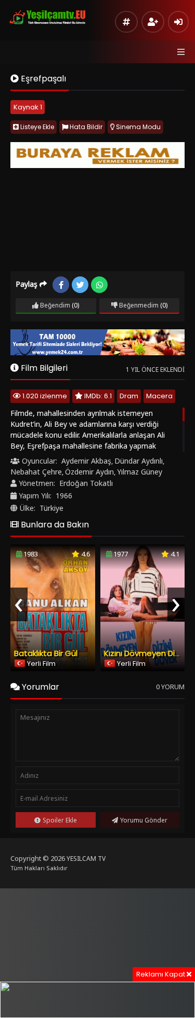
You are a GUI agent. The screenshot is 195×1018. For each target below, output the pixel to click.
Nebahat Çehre (36, 472)
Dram (129, 396)
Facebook (61, 284)
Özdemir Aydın (89, 472)
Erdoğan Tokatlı (86, 483)
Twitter (80, 284)
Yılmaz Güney (139, 472)
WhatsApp (99, 284)
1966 (64, 495)
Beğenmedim (138, 305)
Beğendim (54, 305)
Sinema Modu (137, 126)
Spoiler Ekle (60, 820)
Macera (159, 396)
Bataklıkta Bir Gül (45, 653)
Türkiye (51, 508)
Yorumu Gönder (143, 820)
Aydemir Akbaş (86, 461)
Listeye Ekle (36, 126)
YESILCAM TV (86, 858)
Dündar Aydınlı (138, 461)
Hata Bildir (85, 126)
